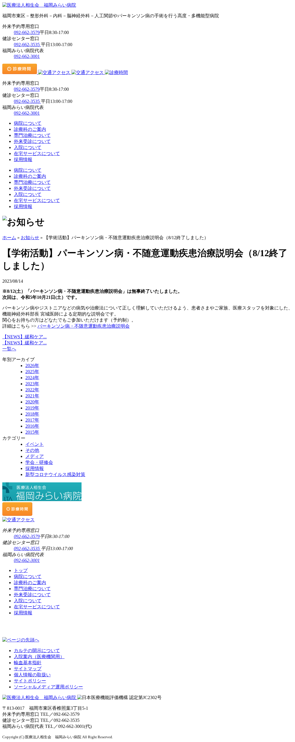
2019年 (32, 407)
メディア (34, 456)
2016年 (32, 426)
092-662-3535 (27, 44)
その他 (32, 450)
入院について (27, 147)
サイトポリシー (30, 680)
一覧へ (9, 348)
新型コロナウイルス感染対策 (55, 474)
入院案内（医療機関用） (39, 656)
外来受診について (32, 141)
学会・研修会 (39, 462)
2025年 (32, 371)
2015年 (32, 432)
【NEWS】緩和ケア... (24, 336)
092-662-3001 (27, 56)
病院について (27, 123)
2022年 (32, 389)
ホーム (9, 237)
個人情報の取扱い (32, 674)
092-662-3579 (27, 32)
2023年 (32, 383)
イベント (34, 444)
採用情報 (23, 159)
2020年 (32, 401)
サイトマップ (27, 668)
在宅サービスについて (37, 153)
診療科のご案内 (30, 129)
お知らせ (30, 237)
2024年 (32, 377)
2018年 (32, 413)
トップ (21, 570)
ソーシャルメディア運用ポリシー (48, 686)
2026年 (32, 365)
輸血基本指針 (27, 662)
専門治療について (32, 135)
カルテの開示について (37, 650)
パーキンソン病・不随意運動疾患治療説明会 (83, 326)
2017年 (32, 420)
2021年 (32, 395)
